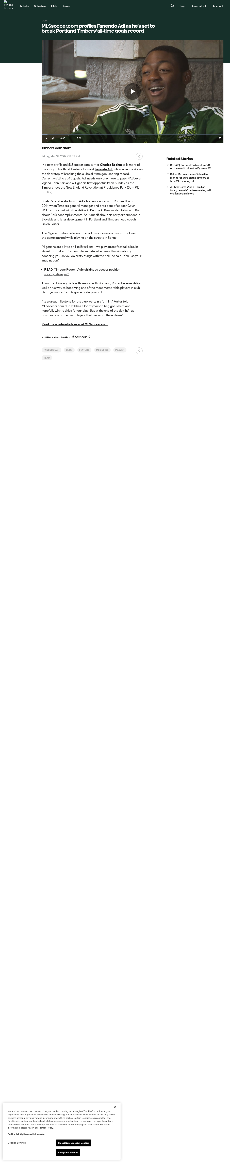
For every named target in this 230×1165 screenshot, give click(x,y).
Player (119, 350)
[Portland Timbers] (9, 6)
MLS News (102, 350)
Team (47, 358)
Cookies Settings (17, 1142)
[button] (75, 6)
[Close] (115, 1106)
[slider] (132, 134)
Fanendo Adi (51, 350)
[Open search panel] (173, 6)
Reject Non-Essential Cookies (73, 1143)
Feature (84, 350)
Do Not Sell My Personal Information (26, 1134)
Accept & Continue (68, 1152)
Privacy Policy (46, 1127)
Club (69, 350)
